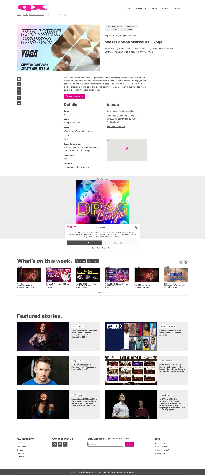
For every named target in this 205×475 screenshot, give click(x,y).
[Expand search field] (186, 9)
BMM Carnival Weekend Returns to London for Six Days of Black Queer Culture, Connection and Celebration (172, 368)
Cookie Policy (96, 248)
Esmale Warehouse (171, 287)
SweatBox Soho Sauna (25, 286)
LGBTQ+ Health (112, 29)
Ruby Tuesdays (110, 286)
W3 (65, 159)
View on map (80, 261)
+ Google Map (113, 122)
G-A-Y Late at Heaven (83, 286)
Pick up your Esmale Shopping (174, 286)
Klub (108, 287)
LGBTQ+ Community (167, 326)
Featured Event (131, 26)
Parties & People (166, 361)
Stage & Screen (77, 361)
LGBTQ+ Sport (127, 29)
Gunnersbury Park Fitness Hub (120, 111)
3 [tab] (106, 292)
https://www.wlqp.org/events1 (77, 167)
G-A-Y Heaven (82, 287)
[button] (137, 227)
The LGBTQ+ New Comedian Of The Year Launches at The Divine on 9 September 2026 (84, 334)
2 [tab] (103, 292)
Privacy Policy (107, 248)
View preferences (120, 243)
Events (25, 15)
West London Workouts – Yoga (78, 131)
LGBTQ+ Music (77, 395)
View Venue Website (116, 127)
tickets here (94, 90)
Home (19, 15)
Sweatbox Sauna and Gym (27, 287)
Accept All (85, 243)
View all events (93, 261)
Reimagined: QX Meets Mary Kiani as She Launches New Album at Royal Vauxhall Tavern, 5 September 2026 (84, 402)
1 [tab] (99, 292)
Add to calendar (75, 96)
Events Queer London (36, 15)
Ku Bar (48, 286)
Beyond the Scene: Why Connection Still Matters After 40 (170, 333)
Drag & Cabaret (77, 326)
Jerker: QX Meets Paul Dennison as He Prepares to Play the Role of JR (83, 367)
